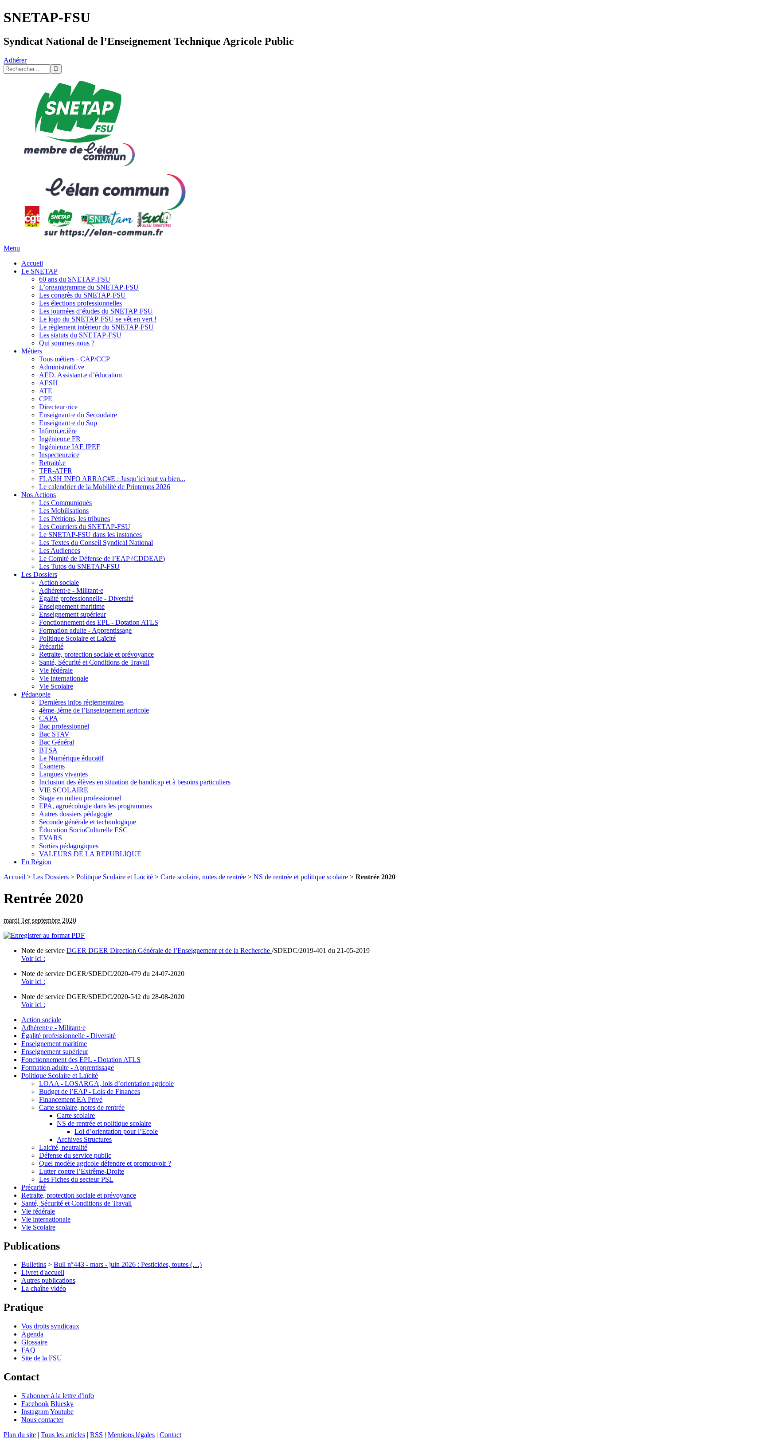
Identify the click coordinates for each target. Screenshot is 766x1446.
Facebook (35, 1403)
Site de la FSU (41, 1358)
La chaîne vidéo (43, 1288)
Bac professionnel (64, 726)
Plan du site (20, 1434)
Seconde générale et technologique (87, 822)
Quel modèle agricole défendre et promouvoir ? (105, 1163)
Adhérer (15, 60)
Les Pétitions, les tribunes (74, 518)
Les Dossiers (39, 574)
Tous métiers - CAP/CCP (74, 359)
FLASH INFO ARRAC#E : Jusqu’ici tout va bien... (112, 478)
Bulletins (33, 1264)
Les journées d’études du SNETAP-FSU (96, 311)
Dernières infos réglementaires (81, 702)
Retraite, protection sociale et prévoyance (96, 654)
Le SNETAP (39, 271)
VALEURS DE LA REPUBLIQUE (90, 854)
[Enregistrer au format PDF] (44, 935)
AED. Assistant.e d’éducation (80, 375)
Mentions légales (131, 1434)
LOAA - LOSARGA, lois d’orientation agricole (106, 1083)
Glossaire (34, 1342)
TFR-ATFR (55, 470)
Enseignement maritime (72, 606)
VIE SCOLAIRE (63, 790)
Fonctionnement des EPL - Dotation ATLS (98, 622)
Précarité (51, 646)
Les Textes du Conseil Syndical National (96, 542)
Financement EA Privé (70, 1099)
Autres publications (48, 1280)
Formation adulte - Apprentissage (85, 630)
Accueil (32, 263)
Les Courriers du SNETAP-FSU (84, 526)
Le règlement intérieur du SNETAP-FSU (96, 327)
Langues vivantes (63, 774)
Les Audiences (59, 550)
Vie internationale (63, 678)
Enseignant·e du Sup (68, 423)
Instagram (35, 1411)
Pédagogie (36, 694)
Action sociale (59, 582)
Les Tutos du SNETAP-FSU (79, 566)
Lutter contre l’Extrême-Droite (81, 1171)
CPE (45, 399)
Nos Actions (38, 494)
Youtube (62, 1411)
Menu (12, 248)
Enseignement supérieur (72, 614)
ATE (45, 391)
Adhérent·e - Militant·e (71, 590)
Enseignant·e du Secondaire (78, 415)
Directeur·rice (58, 407)
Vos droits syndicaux (50, 1326)
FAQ (28, 1350)
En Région (36, 862)
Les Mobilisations (64, 510)
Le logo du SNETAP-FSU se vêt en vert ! (97, 319)
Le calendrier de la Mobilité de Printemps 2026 (104, 486)
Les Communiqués (65, 502)
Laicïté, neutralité (63, 1147)
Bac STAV (54, 734)
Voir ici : (33, 958)
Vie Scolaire (56, 686)
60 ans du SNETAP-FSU (74, 279)
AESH (48, 383)
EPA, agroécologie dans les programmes (95, 806)
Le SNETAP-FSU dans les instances (90, 534)
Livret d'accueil (42, 1272)
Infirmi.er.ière (58, 431)
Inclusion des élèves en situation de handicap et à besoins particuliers (135, 782)
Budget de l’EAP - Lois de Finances (89, 1091)
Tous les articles (63, 1434)
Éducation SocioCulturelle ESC (83, 830)
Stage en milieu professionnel (80, 798)
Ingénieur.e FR (60, 439)
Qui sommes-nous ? (66, 343)
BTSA (48, 750)
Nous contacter (42, 1419)
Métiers (31, 351)
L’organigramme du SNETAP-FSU (89, 287)
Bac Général (56, 742)
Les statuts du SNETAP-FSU (80, 335)
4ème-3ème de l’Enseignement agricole (94, 710)
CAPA (48, 718)
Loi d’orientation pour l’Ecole (116, 1131)
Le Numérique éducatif (71, 758)
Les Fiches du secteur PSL (76, 1179)
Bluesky (62, 1403)
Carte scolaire (76, 1115)
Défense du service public (75, 1155)
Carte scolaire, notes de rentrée (203, 877)
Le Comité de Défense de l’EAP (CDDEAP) (102, 558)
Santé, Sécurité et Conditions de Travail (94, 662)
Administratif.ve (61, 367)
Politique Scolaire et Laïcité (77, 638)
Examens (52, 766)
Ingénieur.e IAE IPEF (69, 447)
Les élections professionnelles (80, 303)
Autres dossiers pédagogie (75, 814)
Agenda (32, 1334)
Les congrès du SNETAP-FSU (82, 295)
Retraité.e (52, 462)
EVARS (50, 838)
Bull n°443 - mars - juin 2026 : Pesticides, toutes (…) (128, 1264)
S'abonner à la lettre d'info (57, 1395)
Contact (170, 1434)
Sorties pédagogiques (68, 846)
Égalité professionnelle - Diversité (86, 598)
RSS (96, 1434)
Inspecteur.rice (59, 454)
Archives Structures (84, 1139)
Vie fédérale (56, 670)
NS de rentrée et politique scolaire (301, 877)
